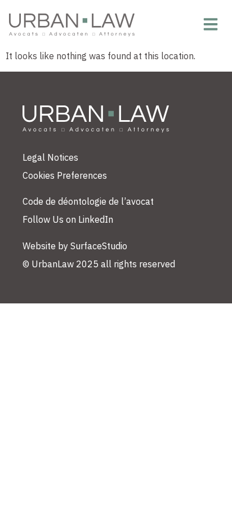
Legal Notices (50, 157)
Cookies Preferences (65, 175)
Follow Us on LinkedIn (68, 219)
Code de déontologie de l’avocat (88, 201)
